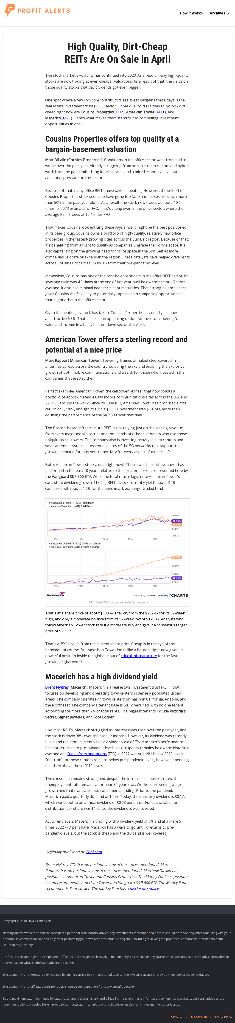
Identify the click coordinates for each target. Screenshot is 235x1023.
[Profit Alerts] (37, 11)
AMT (161, 112)
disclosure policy (144, 888)
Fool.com (94, 851)
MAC (67, 118)
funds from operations (87, 753)
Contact (176, 1017)
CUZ (119, 112)
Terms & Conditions (197, 1017)
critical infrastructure (139, 655)
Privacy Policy (222, 1017)
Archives (217, 13)
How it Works (191, 13)
